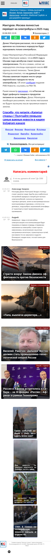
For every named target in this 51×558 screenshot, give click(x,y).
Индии (12, 13)
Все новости (40, 160)
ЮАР (36, 13)
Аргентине (14, 15)
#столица (41, 129)
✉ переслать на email (13, 160)
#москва (19, 129)
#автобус (25, 134)
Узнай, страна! (42, 328)
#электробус (37, 134)
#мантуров (30, 129)
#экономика (20, 138)
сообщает (31, 83)
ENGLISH (14, 3)
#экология (32, 138)
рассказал (23, 91)
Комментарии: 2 (42, 33)
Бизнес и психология (40, 285)
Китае (19, 13)
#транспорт (13, 134)
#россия (9, 129)
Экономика (44, 248)
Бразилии (28, 13)
